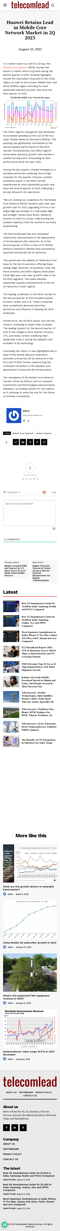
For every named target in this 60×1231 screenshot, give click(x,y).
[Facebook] (24, 420)
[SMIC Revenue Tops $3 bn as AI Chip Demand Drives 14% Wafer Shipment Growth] (11, 667)
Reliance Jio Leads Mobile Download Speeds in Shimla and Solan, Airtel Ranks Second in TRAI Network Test (39, 682)
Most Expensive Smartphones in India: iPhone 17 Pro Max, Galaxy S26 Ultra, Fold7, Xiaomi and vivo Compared (39, 637)
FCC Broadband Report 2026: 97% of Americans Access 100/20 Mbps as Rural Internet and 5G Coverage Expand (39, 652)
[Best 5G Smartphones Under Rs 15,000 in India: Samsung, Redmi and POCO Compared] (11, 606)
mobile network (44, 433)
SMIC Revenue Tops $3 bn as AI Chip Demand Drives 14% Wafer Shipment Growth (39, 666)
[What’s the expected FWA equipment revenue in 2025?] (30, 972)
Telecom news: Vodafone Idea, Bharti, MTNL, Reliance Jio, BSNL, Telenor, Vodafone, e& (38, 712)
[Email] (44, 442)
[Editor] (13, 415)
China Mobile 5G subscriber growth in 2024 (29, 942)
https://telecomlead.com (33, 415)
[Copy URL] (16, 442)
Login (53, 492)
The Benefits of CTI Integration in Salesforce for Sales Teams (38, 741)
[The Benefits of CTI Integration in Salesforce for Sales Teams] (11, 741)
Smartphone (9, 1180)
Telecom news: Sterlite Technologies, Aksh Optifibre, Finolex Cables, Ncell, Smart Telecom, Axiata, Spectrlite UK (38, 697)
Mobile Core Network (15, 67)
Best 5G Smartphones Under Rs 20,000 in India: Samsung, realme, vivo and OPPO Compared (38, 621)
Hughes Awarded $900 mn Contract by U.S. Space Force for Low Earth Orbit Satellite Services (15, 571)
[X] (28, 420)
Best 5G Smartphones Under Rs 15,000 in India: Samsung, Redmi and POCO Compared (39, 606)
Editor (26, 410)
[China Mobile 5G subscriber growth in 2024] (30, 919)
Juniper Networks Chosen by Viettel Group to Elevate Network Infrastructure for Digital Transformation (41, 573)
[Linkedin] (23, 442)
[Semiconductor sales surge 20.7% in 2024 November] (30, 1028)
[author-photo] (5, 894)
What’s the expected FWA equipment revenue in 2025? (26, 997)
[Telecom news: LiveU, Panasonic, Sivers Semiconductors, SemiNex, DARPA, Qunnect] (11, 727)
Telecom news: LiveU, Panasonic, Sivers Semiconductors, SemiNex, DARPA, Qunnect (39, 726)
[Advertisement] (30, 782)
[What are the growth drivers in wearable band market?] (30, 863)
